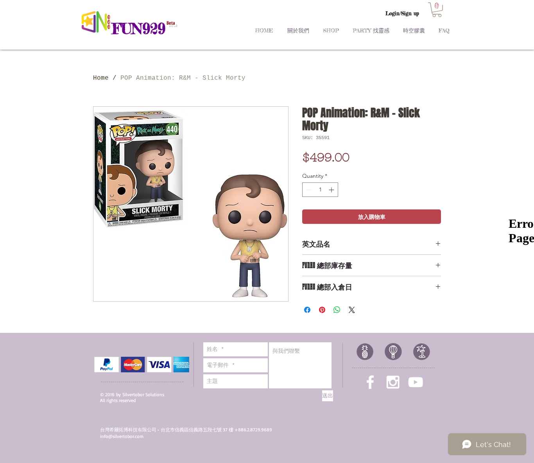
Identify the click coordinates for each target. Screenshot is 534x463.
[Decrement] (308, 190)
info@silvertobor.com (121, 436)
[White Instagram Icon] (393, 382)
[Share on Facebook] (307, 310)
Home (101, 78)
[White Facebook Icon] (370, 382)
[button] (437, 9)
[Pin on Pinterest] (322, 310)
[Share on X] (352, 310)
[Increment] (332, 190)
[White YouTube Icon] (416, 382)
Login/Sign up (402, 13)
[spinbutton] (320, 190)
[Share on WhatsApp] (337, 310)
